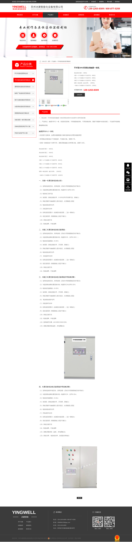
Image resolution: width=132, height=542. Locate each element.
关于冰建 (35, 15)
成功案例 (96, 15)
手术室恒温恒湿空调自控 (22, 80)
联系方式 (112, 15)
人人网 (60, 105)
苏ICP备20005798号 (41, 538)
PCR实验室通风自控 (21, 73)
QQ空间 (49, 105)
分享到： (42, 105)
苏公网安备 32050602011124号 (58, 538)
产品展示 (50, 15)
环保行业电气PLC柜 (21, 133)
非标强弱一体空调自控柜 (22, 120)
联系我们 (117, 1)
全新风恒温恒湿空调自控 (22, 106)
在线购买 (93, 1)
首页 (49, 61)
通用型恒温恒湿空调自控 (22, 86)
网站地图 (109, 1)
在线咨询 (79, 94)
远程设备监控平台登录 (82, 1)
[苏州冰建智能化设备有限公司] (37, 9)
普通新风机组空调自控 (22, 113)
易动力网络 (78, 538)
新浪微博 (55, 105)
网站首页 (20, 15)
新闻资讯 (81, 15)
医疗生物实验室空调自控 (22, 100)
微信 (65, 105)
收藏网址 (101, 1)
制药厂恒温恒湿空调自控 (22, 93)
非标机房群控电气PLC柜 (22, 126)
